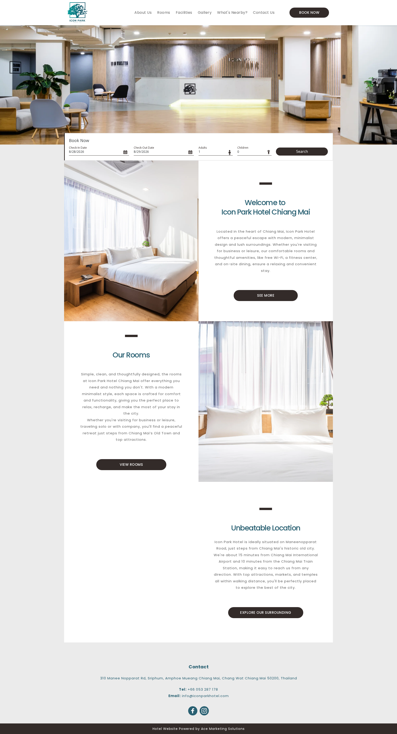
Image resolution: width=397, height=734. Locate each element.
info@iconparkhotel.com (205, 695)
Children (242, 148)
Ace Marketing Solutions (223, 728)
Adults (202, 148)
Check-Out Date (144, 148)
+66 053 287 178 (203, 689)
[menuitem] (143, 12)
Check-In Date (78, 148)
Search (302, 151)
